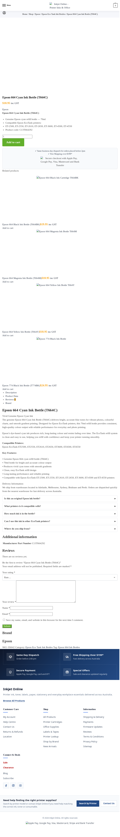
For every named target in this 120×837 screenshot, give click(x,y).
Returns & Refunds (12, 731)
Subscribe (7, 778)
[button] (115, 5)
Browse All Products (13, 700)
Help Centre (8, 721)
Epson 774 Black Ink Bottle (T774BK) (21, 385)
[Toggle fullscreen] (3, 832)
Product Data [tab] (11, 396)
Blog (4, 773)
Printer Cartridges (51, 721)
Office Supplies (50, 726)
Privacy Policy (89, 741)
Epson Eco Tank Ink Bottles (39, 647)
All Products (48, 716)
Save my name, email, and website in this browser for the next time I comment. (44, 620)
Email (6, 614)
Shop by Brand (50, 741)
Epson (5, 109)
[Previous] (3, 174)
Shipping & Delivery (92, 716)
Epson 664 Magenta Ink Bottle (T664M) (22, 278)
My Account (8, 716)
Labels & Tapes (50, 731)
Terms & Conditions (92, 736)
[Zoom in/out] (1, 832)
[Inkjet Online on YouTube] (19, 785)
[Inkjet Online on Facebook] (5, 785)
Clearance (7, 767)
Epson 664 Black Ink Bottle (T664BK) (21, 224)
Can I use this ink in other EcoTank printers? (27, 521)
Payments (87, 721)
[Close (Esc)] (8, 832)
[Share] (6, 832)
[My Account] (4, 14)
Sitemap (86, 746)
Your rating (8, 572)
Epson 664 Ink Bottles (69, 647)
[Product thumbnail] (60, 199)
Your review (9, 602)
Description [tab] (11, 392)
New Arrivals (48, 746)
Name (6, 608)
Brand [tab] (8, 403)
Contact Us (7, 726)
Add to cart (13, 142)
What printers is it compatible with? (22, 506)
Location (6, 736)
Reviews (86, 731)
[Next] (5, 174)
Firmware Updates (91, 726)
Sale (4, 762)
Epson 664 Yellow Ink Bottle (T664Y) (20, 332)
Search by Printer (87, 803)
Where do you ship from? (17, 528)
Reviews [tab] (10, 399)
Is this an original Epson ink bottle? (22, 498)
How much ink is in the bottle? (19, 513)
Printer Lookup (49, 736)
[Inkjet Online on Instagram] (12, 785)
